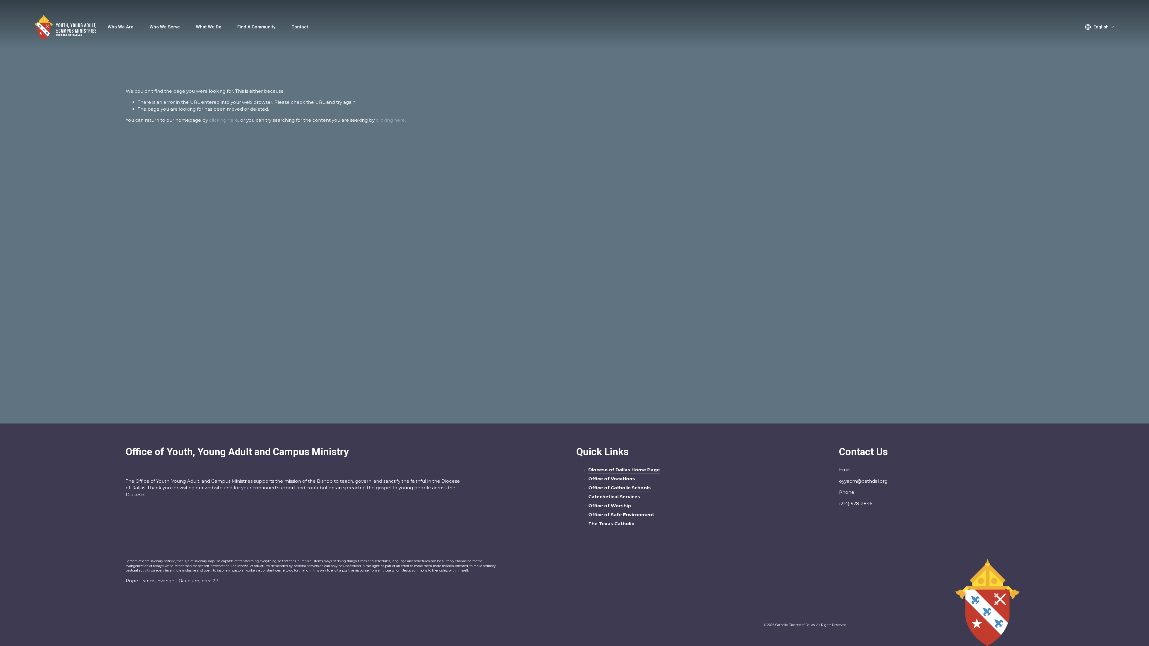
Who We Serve (165, 27)
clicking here (223, 120)
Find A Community (256, 27)
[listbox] (1100, 27)
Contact (299, 27)
